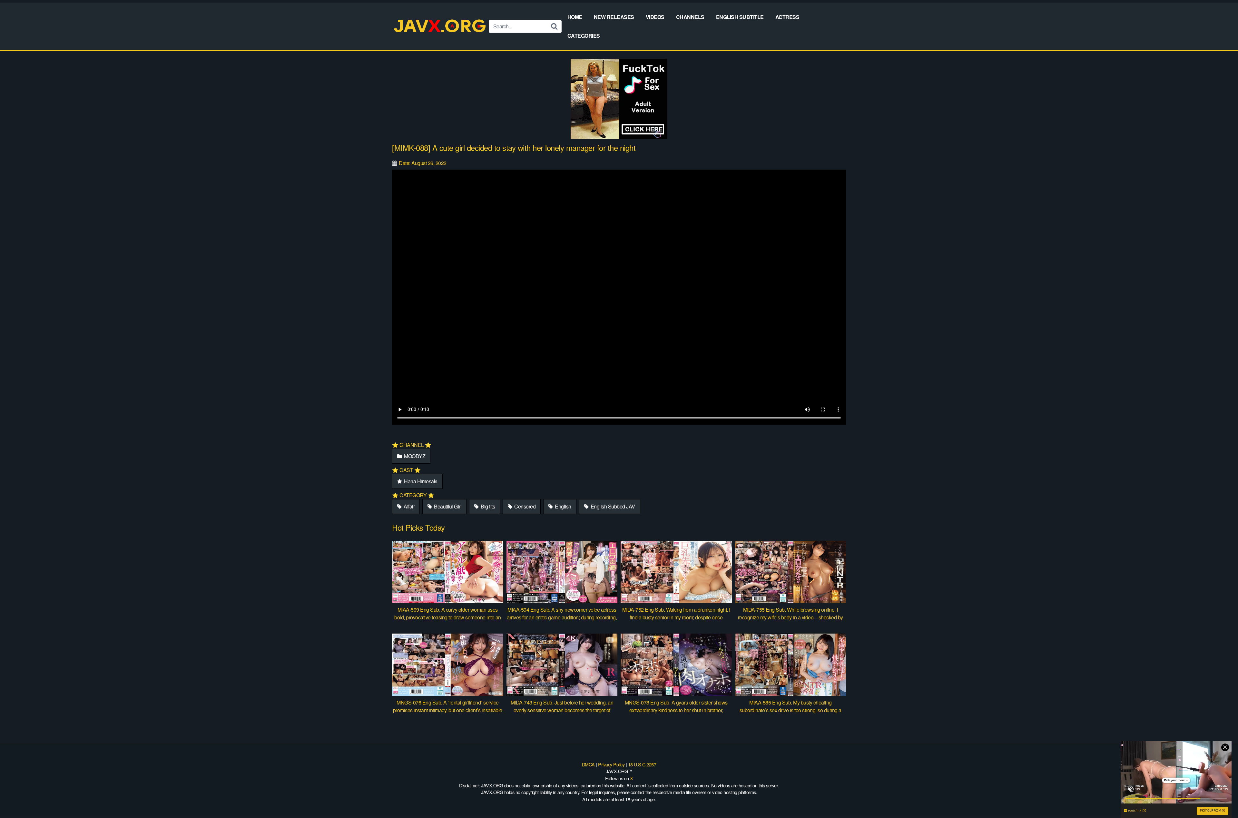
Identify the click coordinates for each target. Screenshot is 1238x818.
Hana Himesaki (420, 481)
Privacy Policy (611, 764)
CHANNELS (690, 17)
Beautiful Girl (447, 506)
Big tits (487, 506)
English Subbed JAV (612, 506)
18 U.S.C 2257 (642, 764)
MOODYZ (414, 456)
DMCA (588, 764)
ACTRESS (787, 17)
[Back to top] (1220, 797)
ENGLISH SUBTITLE (740, 17)
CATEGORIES (583, 35)
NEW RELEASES (614, 17)
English (562, 506)
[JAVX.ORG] (440, 26)
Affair (409, 506)
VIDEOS (655, 17)
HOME (574, 17)
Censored (524, 506)
